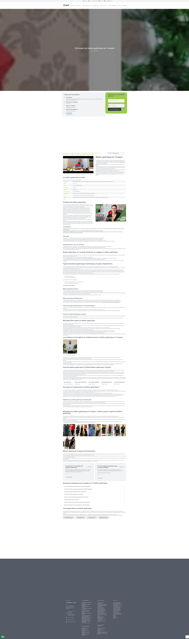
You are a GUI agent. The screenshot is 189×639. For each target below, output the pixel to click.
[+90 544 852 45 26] (67, 619)
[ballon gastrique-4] (107, 430)
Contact (114, 615)
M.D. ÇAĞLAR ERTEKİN (69, 355)
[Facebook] (68, 602)
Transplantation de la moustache (101, 619)
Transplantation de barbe (102, 604)
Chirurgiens (66, 154)
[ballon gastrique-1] (69, 430)
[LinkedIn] (75, 602)
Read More (67, 473)
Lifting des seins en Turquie (85, 607)
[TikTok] (73, 602)
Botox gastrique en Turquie (85, 631)
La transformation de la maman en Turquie (86, 616)
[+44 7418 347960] (67, 617)
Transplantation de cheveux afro (100, 603)
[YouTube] (70, 602)
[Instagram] (66, 602)
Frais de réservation (116, 607)
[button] (125, 5)
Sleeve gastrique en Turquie (85, 635)
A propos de (115, 617)
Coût (72, 153)
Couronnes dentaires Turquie (101, 629)
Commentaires (95, 153)
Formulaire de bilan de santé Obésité (117, 605)
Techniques (90, 154)
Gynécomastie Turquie (86, 619)
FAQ (72, 154)
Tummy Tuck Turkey (85, 610)
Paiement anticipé (116, 608)
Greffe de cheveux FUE (101, 612)
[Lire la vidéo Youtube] (78, 164)
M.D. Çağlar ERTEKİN (119, 153)
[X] (71, 602)
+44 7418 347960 (71, 617)
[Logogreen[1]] (66, 5)
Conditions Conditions (117, 606)
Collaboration (115, 611)
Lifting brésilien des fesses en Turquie (86, 603)
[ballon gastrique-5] (120, 430)
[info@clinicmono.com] (67, 621)
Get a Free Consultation (114, 109)
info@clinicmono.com (72, 621)
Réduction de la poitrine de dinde (86, 605)
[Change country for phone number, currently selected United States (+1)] (109, 105)
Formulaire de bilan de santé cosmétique (117, 603)
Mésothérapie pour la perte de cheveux (101, 611)
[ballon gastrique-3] (94, 430)
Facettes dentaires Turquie (102, 632)
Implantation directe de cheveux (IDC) (101, 606)
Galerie (114, 616)
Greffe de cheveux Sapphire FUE (100, 617)
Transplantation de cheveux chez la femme (101, 609)
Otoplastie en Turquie (86, 618)
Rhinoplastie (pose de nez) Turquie (86, 614)
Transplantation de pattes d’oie (102, 615)
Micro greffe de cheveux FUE (101, 621)
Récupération (85, 153)
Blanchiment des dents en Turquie (102, 634)
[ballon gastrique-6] (69, 443)
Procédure (66, 153)
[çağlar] (70, 346)
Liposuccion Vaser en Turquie (85, 612)
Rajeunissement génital (86, 622)
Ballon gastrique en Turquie (85, 629)
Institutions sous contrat (117, 614)
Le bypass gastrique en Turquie (86, 633)
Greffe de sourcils (100, 607)
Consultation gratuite (117, 609)
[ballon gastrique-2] (82, 430)
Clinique (77, 153)
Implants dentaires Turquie (100, 630)
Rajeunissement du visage (86, 617)
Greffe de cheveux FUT (101, 613)
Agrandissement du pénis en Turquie (86, 621)
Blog (114, 618)
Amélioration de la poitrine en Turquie (86, 609)
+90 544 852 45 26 (71, 619)
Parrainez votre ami (116, 610)
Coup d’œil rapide (80, 154)
